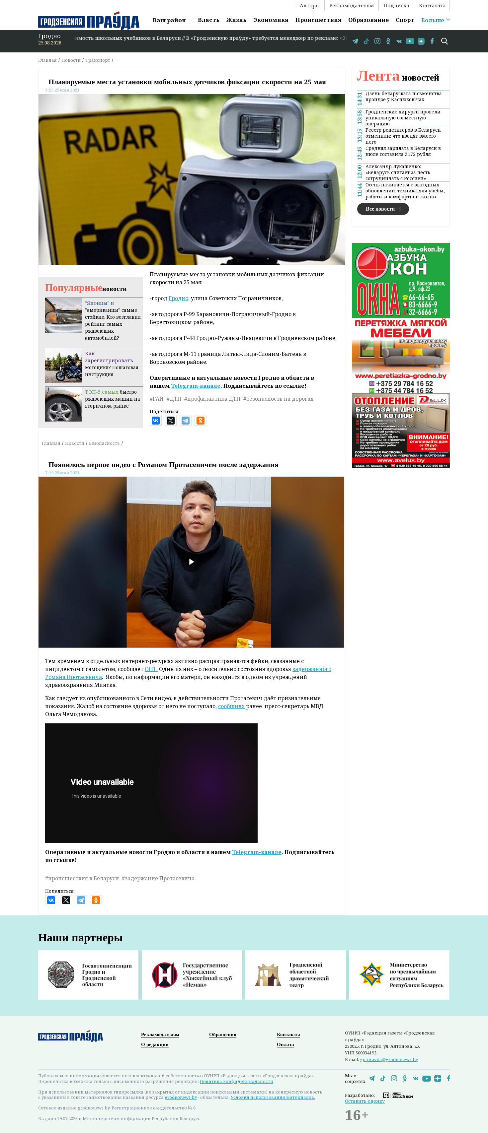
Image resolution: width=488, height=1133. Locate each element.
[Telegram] (186, 421)
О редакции (155, 1044)
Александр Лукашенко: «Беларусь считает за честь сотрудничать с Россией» (398, 172)
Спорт (405, 20)
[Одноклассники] (200, 421)
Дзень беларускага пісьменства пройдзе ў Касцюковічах (404, 96)
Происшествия (318, 20)
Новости (71, 60)
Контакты (432, 5)
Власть (208, 20)
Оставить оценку (365, 1101)
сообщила (231, 706)
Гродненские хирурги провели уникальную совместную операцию (403, 118)
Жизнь (236, 20)
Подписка (396, 5)
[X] (171, 421)
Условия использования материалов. (273, 1097)
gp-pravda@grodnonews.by (389, 1059)
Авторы (310, 5)
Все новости (380, 209)
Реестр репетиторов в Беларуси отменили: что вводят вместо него (403, 136)
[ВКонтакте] (156, 421)
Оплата (285, 1044)
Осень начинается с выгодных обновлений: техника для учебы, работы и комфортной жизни (405, 191)
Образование (368, 20)
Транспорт (97, 60)
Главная (47, 60)
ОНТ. (151, 669)
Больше (432, 20)
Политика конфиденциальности (236, 1081)
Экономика (270, 20)
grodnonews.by (181, 1097)
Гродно (178, 298)
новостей (398, 77)
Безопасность (104, 443)
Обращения (222, 1034)
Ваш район (169, 20)
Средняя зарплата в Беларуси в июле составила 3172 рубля (403, 151)
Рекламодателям (351, 5)
